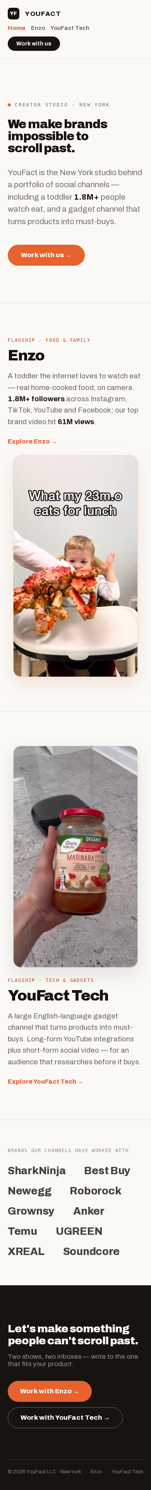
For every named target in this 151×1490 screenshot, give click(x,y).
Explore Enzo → (32, 441)
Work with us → (46, 255)
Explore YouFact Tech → (46, 1081)
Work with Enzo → (49, 1391)
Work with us (33, 44)
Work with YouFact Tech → (65, 1417)
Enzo (38, 28)
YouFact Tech (69, 28)
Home (17, 28)
